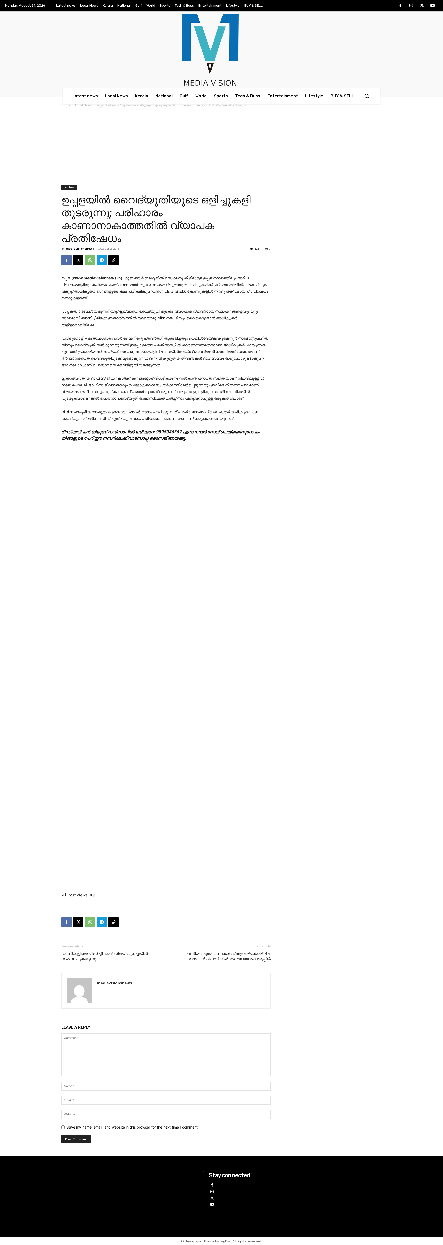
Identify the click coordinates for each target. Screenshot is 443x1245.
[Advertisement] (221, 147)
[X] (422, 6)
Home (65, 105)
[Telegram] (102, 260)
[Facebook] (400, 6)
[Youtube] (432, 6)
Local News (83, 105)
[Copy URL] (113, 260)
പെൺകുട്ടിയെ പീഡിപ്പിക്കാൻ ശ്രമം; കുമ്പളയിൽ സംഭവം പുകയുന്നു (104, 956)
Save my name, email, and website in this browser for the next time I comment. (133, 1127)
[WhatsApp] (90, 260)
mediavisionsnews (80, 248)
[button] (366, 96)
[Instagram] (411, 6)
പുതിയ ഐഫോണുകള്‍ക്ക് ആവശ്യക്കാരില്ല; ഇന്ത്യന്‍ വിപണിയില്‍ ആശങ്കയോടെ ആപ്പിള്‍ (228, 956)
